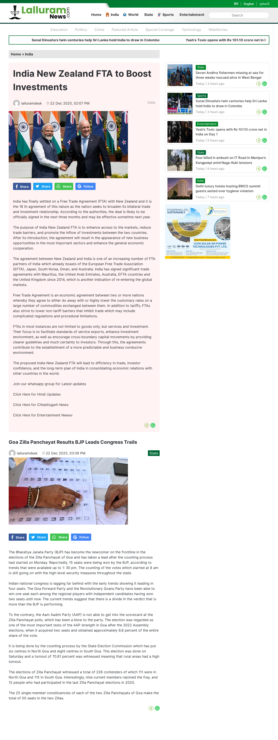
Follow (88, 186)
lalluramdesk (31, 103)
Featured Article (125, 29)
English (249, 4)
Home (96, 14)
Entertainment (192, 14)
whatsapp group (41, 384)
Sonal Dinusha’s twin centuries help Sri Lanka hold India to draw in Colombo (75, 40)
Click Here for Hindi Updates (37, 394)
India (115, 14)
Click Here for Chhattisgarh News (40, 404)
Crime (99, 29)
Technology (191, 29)
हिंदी (236, 4)
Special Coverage (159, 29)
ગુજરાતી (264, 4)
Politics (81, 29)
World (133, 14)
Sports (168, 14)
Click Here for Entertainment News (42, 415)
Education (59, 29)
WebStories (218, 29)
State (148, 14)
